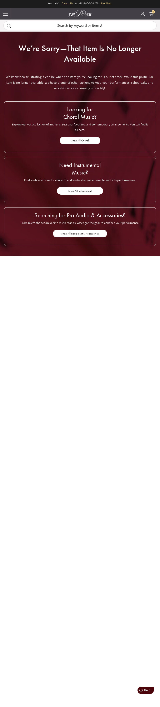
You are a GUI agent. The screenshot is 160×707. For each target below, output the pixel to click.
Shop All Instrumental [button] (79, 191)
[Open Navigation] (5, 14)
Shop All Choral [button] (80, 140)
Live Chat (106, 3)
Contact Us (67, 3)
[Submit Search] (8, 25)
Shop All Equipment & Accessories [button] (80, 233)
